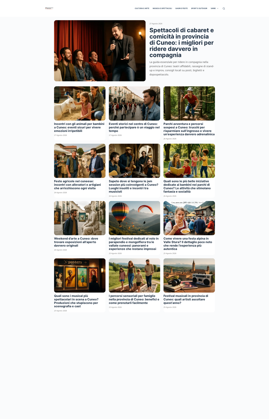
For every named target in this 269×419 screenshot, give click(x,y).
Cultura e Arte (142, 8)
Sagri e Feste (181, 8)
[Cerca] (224, 8)
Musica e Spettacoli (162, 8)
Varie (213, 8)
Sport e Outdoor (199, 8)
